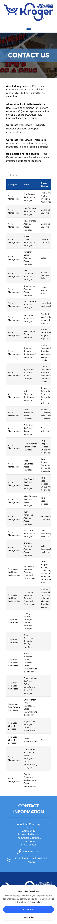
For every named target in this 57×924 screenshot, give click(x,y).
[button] (28, 28)
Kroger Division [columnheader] (44, 184)
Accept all (28, 909)
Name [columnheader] (26, 184)
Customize (28, 917)
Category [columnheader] (12, 184)
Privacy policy (35, 902)
